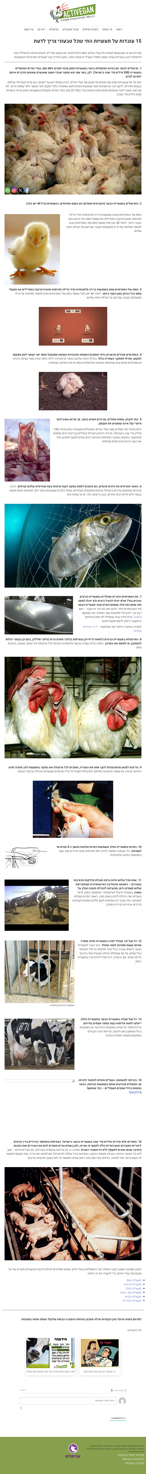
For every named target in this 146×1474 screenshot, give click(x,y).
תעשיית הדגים (133, 1297)
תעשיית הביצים (132, 1284)
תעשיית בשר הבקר (130, 1292)
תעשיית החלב (133, 1288)
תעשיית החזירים (132, 1301)
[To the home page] (73, 13)
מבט (136, 617)
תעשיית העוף (133, 1280)
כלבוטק (134, 1092)
